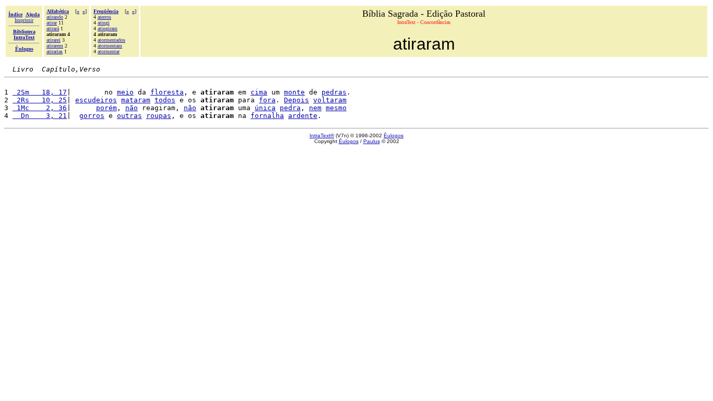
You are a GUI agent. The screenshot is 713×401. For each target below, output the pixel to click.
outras (129, 116)
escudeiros (96, 100)
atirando (54, 17)
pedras (334, 92)
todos (165, 100)
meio (125, 92)
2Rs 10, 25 (40, 100)
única (265, 108)
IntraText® (322, 135)
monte (294, 92)
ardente (302, 116)
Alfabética (57, 11)
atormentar (109, 51)
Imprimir (24, 20)
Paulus (371, 141)
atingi (104, 23)
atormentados (111, 40)
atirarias (54, 51)
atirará (52, 28)
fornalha (267, 116)
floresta (167, 92)
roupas (158, 116)
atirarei (53, 40)
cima (259, 92)
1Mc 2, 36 (40, 108)
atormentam (110, 46)
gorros (91, 116)
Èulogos (393, 135)
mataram (135, 100)
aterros (104, 17)
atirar (51, 23)
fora (267, 100)
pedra (290, 108)
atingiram (107, 28)
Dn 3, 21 (40, 116)
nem (315, 108)
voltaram (330, 100)
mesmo (336, 108)
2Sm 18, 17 (40, 92)
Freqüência (105, 11)
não (131, 108)
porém (106, 108)
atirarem (54, 46)
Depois (296, 100)
